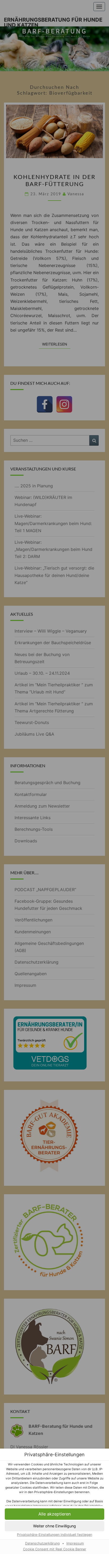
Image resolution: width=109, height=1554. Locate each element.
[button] (54, 1514)
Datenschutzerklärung (42, 1543)
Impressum (75, 1543)
